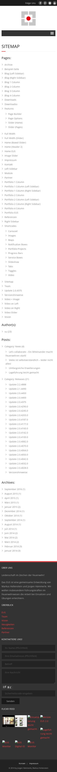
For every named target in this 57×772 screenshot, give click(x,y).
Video (11, 275)
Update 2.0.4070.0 (18, 445)
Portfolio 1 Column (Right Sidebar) (23, 190)
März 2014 (10, 541)
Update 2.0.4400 (17, 397)
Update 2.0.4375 (13, 290)
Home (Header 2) (13, 146)
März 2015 (10, 502)
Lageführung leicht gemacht (23, 372)
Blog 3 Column (12, 91)
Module (9, 173)
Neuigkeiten (8, 624)
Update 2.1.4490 (17, 388)
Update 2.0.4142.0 (18, 432)
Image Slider (11, 155)
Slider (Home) (15, 122)
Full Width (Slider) (14, 138)
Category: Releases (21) (17, 379)
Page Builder (15, 113)
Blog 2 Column (12, 86)
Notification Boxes (17, 244)
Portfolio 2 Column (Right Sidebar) (23, 203)
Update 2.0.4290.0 (18, 406)
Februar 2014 (12, 546)
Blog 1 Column (12, 82)
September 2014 (13, 520)
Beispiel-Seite (12, 69)
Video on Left (11, 303)
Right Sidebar (12, 221)
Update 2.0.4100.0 (18, 437)
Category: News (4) (14, 346)
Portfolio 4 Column (14, 208)
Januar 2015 (11, 506)
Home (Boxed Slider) (15, 142)
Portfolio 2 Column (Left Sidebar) (22, 199)
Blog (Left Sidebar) (14, 73)
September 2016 (13, 489)
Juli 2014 (9, 528)
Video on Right (12, 308)
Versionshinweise (14, 294)
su (6, 331)
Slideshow (13, 261)
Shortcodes (10, 225)
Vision (8, 316)
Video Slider (11, 312)
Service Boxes (15, 257)
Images (12, 235)
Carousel (13, 231)
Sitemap (9, 281)
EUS (4, 612)
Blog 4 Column (12, 95)
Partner (9, 177)
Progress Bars (15, 253)
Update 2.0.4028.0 (18, 467)
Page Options (15, 118)
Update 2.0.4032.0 (18, 463)
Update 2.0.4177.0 (18, 423)
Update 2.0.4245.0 (18, 410)
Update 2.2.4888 (17, 384)
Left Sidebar (11, 168)
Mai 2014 (9, 537)
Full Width (10, 133)
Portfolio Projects (17, 248)
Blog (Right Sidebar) (15, 77)
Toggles (12, 270)
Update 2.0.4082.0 (18, 441)
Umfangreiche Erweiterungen (24, 368)
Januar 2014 (11, 550)
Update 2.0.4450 (17, 393)
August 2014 (11, 524)
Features (9, 108)
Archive (9, 64)
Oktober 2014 (12, 515)
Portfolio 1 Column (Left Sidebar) (22, 186)
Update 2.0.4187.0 (18, 419)
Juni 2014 (9, 533)
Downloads (10, 99)
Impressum (11, 160)
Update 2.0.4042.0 (18, 459)
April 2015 (10, 498)
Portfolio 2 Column (14, 195)
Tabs (10, 266)
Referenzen (11, 217)
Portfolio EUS (11, 212)
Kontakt (9, 164)
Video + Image (12, 299)
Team (7, 286)
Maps (11, 239)
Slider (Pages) (15, 127)
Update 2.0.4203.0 (18, 415)
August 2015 (11, 493)
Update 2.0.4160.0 (18, 428)
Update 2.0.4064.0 (18, 450)
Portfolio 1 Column (14, 182)
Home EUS (10, 151)
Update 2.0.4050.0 (18, 454)
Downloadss (11, 104)
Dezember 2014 (13, 511)
